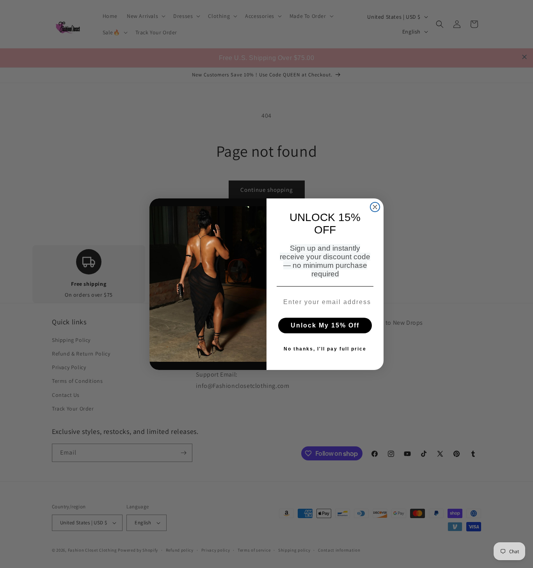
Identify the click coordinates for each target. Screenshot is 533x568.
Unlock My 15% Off (325, 325)
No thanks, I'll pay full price (325, 349)
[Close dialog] (375, 207)
